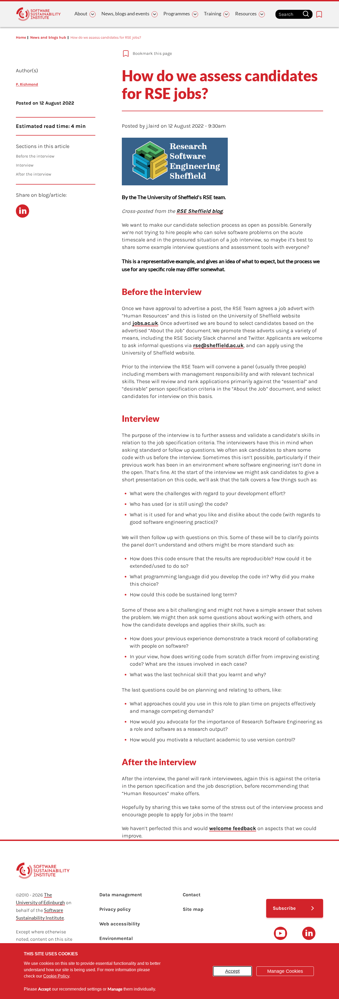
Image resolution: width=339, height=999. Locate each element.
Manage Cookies (285, 971)
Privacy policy (115, 909)
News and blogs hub (48, 37)
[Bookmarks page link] (319, 14)
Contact (191, 895)
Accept (232, 971)
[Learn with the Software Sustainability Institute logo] (38, 14)
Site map (193, 909)
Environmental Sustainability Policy (122, 942)
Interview (24, 165)
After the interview (33, 174)
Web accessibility (119, 924)
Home (21, 37)
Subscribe (284, 908)
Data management (120, 895)
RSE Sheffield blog (199, 211)
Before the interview (35, 156)
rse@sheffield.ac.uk (218, 345)
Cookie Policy (56, 976)
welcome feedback (232, 828)
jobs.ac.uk (145, 323)
